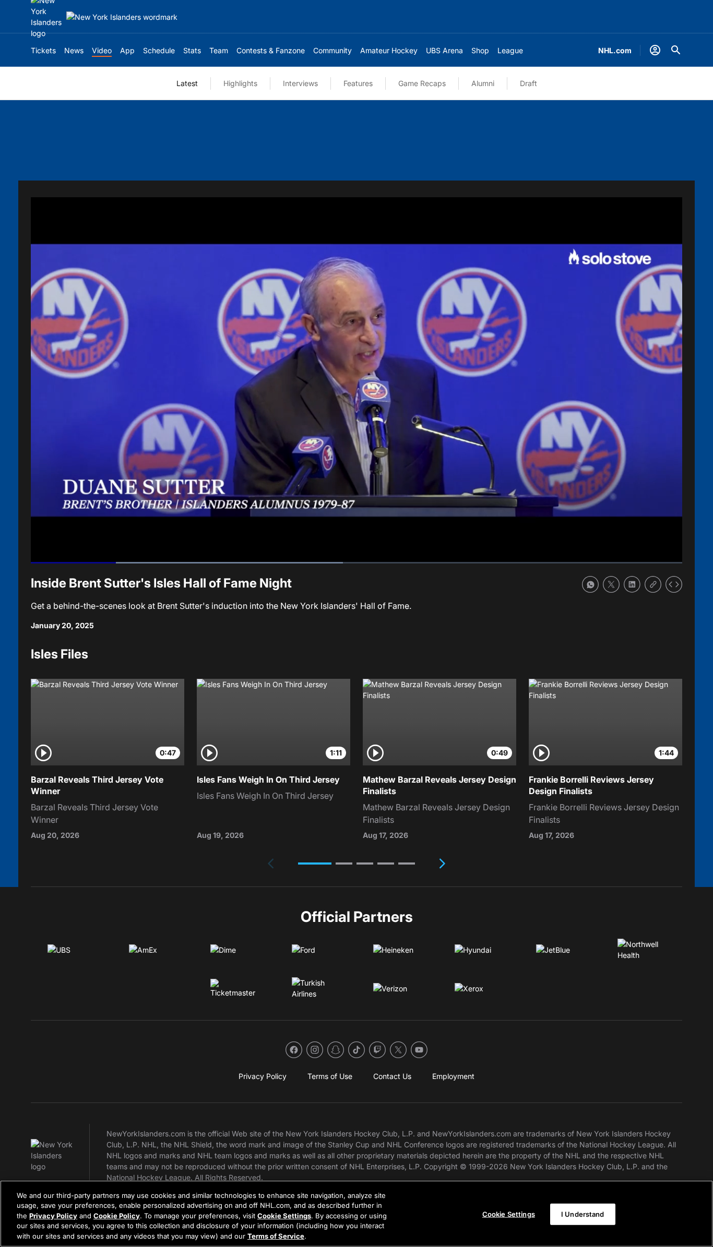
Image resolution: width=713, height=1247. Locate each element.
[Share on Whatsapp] (590, 584)
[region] (356, 1213)
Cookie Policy (116, 1216)
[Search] (676, 50)
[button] (314, 863)
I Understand (582, 1214)
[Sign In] (655, 50)
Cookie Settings (284, 1216)
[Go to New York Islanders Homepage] (121, 16)
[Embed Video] (674, 584)
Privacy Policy (53, 1216)
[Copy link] (653, 584)
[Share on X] (611, 584)
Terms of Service (275, 1236)
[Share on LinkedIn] (632, 584)
